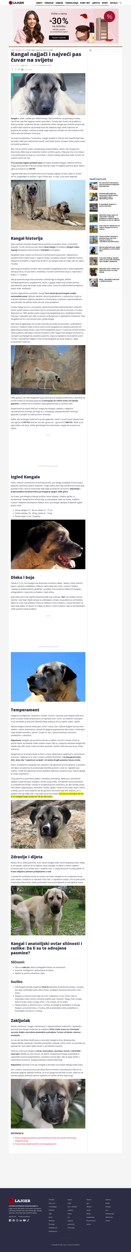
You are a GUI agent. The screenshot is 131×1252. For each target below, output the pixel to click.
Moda (88, 1214)
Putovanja (71, 1228)
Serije (88, 1210)
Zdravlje (51, 1200)
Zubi (50, 1214)
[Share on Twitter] (15, 69)
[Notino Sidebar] (105, 80)
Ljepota (70, 1221)
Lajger (64, 1245)
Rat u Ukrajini (72, 1207)
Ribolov (89, 1207)
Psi (69, 1217)
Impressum (12, 1216)
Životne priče (91, 1221)
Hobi (69, 1203)
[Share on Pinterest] (19, 69)
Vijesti (70, 1200)
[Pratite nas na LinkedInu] (21, 1220)
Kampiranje (90, 1217)
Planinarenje (109, 1214)
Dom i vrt (52, 1203)
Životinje (52, 1224)
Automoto (71, 1224)
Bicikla (107, 1203)
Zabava (108, 1200)
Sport (51, 1217)
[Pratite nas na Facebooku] (10, 1220)
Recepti (108, 1207)
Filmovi (88, 1200)
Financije (52, 1221)
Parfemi (51, 1210)
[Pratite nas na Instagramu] (17, 1220)
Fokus (70, 1214)
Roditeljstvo (53, 1231)
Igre (87, 1203)
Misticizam (109, 1217)
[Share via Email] (22, 69)
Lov (106, 1210)
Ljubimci (70, 1210)
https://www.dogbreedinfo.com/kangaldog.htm (36, 1144)
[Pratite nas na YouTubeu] (24, 1220)
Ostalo (107, 1221)
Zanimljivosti (53, 1228)
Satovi (88, 1224)
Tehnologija (53, 1207)
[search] (120, 3)
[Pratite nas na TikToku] (28, 1220)
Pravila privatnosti (24, 1216)
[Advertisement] (48, 450)
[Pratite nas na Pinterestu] (13, 1220)
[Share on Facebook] (12, 69)
